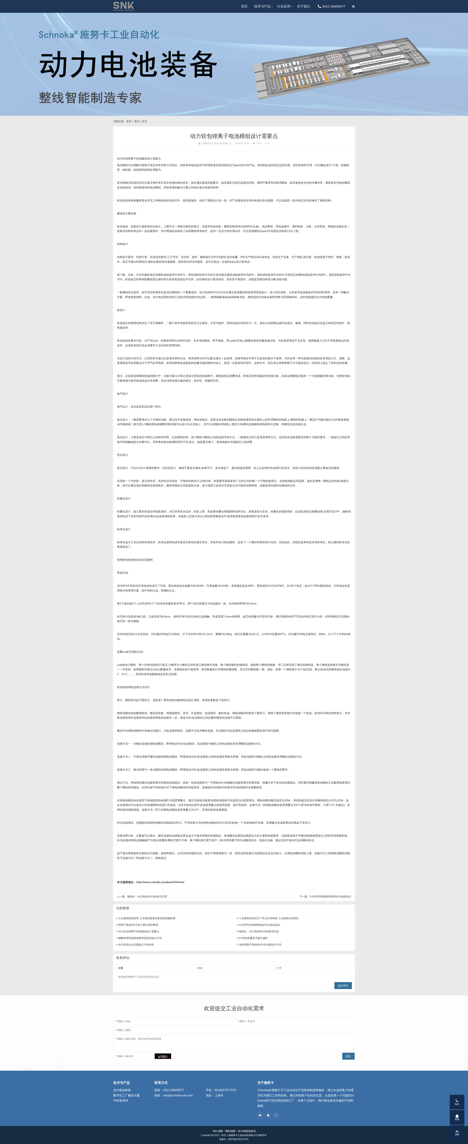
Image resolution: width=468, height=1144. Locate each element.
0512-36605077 (333, 6)
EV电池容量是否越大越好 (253, 938)
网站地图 (230, 1131)
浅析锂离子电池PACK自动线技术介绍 (259, 944)
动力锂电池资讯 (247, 1131)
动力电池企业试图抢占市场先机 (136, 944)
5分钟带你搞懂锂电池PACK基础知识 (330, 896)
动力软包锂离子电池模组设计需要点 (138, 931)
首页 (244, 6)
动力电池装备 (122, 1090)
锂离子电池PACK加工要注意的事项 (138, 924)
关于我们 (303, 6)
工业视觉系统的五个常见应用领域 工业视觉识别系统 (268, 918)
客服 (457, 1119)
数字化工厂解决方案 (126, 1095)
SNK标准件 (120, 1100)
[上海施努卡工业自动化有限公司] (123, 6)
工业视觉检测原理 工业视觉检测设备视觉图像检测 (146, 918)
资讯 (136, 121)
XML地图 (217, 1131)
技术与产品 (262, 6)
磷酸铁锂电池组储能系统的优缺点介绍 (140, 938)
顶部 (457, 1134)
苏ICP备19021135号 (238, 1139)
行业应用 (283, 6)
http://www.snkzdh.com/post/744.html (160, 882)
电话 (457, 1104)
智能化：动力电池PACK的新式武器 (147, 896)
